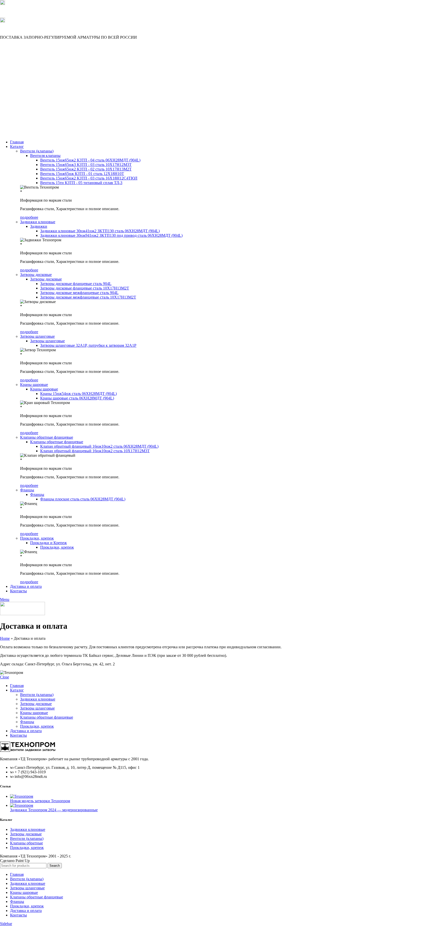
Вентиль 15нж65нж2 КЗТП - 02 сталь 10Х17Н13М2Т (86, 169)
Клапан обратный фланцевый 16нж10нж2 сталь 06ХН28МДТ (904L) (99, 446)
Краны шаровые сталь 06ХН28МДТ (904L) (77, 398)
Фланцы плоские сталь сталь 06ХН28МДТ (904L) (82, 499)
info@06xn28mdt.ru (16, 29)
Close (4, 677)
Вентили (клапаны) (36, 151)
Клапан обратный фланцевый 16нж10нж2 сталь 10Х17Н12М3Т (95, 451)
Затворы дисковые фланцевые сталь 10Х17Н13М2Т (84, 288)
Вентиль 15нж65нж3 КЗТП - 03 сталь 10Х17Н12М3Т (86, 164)
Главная (17, 685)
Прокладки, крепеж (37, 538)
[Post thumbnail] (21, 796)
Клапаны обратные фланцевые (46, 437)
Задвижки (38, 226)
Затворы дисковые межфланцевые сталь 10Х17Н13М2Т (88, 297)
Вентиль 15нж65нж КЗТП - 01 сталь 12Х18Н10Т (82, 173)
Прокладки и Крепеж (48, 543)
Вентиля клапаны (45, 155)
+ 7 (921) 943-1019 (15, 11)
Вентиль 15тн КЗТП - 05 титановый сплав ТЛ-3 (81, 183)
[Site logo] (24, 133)
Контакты (18, 735)
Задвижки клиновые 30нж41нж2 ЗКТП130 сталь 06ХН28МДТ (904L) (100, 231)
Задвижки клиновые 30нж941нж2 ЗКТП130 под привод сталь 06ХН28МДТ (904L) (111, 235)
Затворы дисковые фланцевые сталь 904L (76, 283)
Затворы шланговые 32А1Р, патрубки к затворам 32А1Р (88, 345)
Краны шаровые (34, 384)
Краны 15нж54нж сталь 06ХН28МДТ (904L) (78, 393)
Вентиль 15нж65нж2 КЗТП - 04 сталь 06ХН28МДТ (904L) (90, 160)
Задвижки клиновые (37, 222)
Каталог (17, 690)
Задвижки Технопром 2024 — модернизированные (54, 810)
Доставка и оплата (26, 731)
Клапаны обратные (26, 843)
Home (5, 638)
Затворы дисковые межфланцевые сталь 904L (79, 293)
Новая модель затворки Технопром (40, 801)
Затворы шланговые (37, 336)
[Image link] (27, 750)
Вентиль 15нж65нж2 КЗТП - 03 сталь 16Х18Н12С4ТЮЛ (88, 178)
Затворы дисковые (36, 274)
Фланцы (27, 490)
